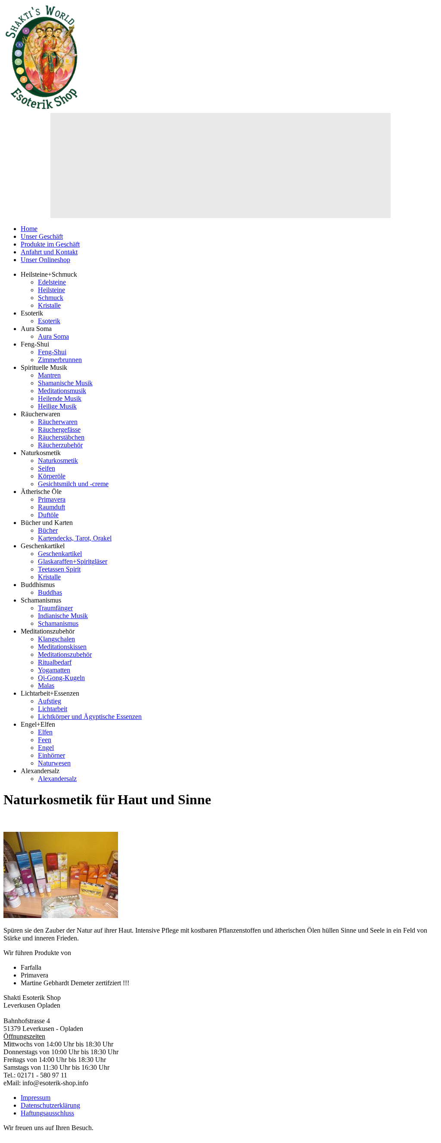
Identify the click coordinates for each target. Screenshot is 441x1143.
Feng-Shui (52, 352)
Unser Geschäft (42, 236)
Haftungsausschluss (47, 1113)
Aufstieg (49, 701)
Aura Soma (53, 336)
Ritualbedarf (54, 662)
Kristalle (49, 305)
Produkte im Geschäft (50, 244)
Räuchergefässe (59, 429)
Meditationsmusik (62, 390)
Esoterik (49, 321)
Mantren (49, 375)
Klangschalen (56, 639)
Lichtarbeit (52, 708)
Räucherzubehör (60, 445)
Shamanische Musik (65, 383)
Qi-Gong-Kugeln (61, 677)
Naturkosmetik (58, 460)
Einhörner (51, 755)
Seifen (46, 468)
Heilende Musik (59, 398)
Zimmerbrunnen (60, 359)
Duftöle (48, 514)
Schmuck (50, 297)
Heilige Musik (57, 406)
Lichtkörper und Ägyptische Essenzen (90, 716)
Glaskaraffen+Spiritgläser (72, 561)
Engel (46, 747)
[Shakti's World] (42, 108)
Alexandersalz (57, 778)
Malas (46, 685)
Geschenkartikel (60, 553)
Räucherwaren (58, 421)
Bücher (48, 530)
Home (29, 228)
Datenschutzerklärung (50, 1105)
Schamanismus (58, 623)
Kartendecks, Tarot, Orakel (75, 538)
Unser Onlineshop (45, 259)
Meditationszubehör (65, 654)
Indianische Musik (63, 615)
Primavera (51, 499)
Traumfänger (55, 608)
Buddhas (50, 592)
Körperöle (51, 476)
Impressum (35, 1097)
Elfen (45, 732)
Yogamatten (54, 670)
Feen (44, 739)
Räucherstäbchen (61, 437)
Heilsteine (51, 290)
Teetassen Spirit (59, 569)
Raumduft (51, 507)
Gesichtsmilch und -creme (73, 483)
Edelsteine (52, 282)
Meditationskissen (62, 646)
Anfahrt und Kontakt (49, 252)
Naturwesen (54, 763)
